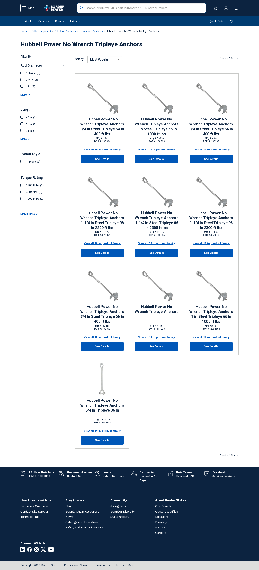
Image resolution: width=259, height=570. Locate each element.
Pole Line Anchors (65, 31)
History (160, 527)
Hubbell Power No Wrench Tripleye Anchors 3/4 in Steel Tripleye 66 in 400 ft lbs (211, 126)
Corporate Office (166, 511)
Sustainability (119, 517)
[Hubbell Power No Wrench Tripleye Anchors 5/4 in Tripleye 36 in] (102, 379)
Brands (59, 21)
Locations (162, 517)
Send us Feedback (224, 475)
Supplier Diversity (122, 511)
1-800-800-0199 (39, 475)
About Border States (170, 500)
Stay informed (75, 500)
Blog (68, 506)
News (69, 517)
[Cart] (235, 8)
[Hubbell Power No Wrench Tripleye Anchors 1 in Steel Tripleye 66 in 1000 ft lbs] (156, 97)
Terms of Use (102, 565)
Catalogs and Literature (81, 522)
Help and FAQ (185, 475)
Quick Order (216, 21)
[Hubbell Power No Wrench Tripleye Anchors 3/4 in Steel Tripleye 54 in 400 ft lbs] (102, 97)
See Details (102, 159)
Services (43, 21)
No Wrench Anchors (91, 31)
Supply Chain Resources (82, 511)
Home (24, 31)
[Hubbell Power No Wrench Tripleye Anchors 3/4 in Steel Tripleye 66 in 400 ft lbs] (211, 97)
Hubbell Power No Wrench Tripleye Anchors (157, 309)
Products (26, 21)
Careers (160, 533)
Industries (76, 21)
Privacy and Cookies (77, 565)
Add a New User (113, 475)
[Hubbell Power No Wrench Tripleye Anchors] (156, 285)
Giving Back (118, 506)
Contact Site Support (34, 511)
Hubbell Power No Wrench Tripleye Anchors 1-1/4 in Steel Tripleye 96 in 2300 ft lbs (102, 220)
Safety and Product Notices (84, 527)
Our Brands (163, 506)
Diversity (161, 522)
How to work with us (35, 500)
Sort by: (79, 59)
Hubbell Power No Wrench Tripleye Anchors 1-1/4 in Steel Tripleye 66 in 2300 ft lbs (157, 220)
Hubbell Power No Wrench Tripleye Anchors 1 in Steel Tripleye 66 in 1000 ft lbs (157, 126)
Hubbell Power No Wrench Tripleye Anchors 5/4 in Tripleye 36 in (102, 405)
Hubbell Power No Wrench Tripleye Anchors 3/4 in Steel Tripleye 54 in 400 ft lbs (102, 126)
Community (118, 500)
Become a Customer (34, 506)
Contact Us (74, 475)
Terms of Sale (29, 517)
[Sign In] (225, 8)
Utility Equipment (41, 31)
